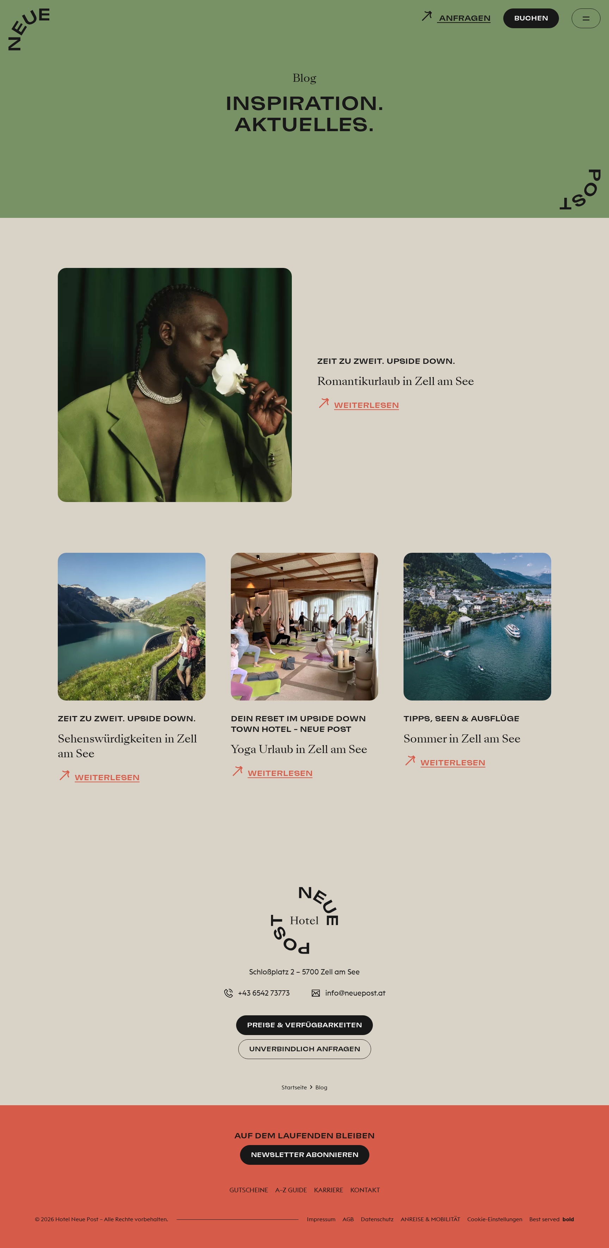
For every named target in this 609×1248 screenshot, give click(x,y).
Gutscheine (248, 1190)
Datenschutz (377, 1219)
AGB (348, 1219)
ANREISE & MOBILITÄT (430, 1219)
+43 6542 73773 (264, 993)
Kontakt (365, 1190)
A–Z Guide (291, 1190)
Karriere (328, 1190)
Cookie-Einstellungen (494, 1219)
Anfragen (464, 18)
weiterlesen (366, 405)
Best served (551, 1219)
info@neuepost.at (355, 993)
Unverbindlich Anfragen (304, 1049)
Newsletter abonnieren (304, 1154)
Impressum (321, 1219)
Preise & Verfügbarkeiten (304, 1025)
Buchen (531, 18)
